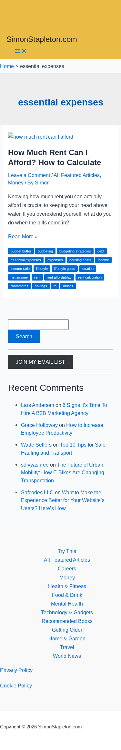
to (55, 286)
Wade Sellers (36, 445)
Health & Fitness (67, 586)
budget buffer (21, 251)
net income (19, 277)
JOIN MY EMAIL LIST (40, 362)
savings (41, 286)
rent (37, 277)
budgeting (45, 251)
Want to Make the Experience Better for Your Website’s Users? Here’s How (63, 500)
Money (16, 182)
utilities (68, 286)
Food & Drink (67, 595)
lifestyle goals (64, 269)
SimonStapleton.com (41, 39)
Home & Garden (67, 638)
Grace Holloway (39, 425)
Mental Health (67, 604)
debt (100, 251)
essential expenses (26, 260)
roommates (19, 286)
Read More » (23, 236)
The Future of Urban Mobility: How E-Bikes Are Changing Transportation (62, 472)
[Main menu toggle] (20, 51)
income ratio (20, 269)
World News (67, 656)
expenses (55, 260)
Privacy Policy (16, 670)
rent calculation (90, 277)
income (103, 260)
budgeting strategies (75, 251)
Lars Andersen (37, 405)
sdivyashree (35, 465)
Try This (67, 551)
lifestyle (42, 269)
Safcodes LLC (37, 492)
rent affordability (59, 277)
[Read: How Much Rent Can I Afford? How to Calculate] (40, 137)
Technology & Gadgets (67, 612)
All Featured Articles (77, 175)
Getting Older (67, 630)
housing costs (80, 260)
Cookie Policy (16, 685)
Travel (67, 647)
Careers (67, 568)
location (88, 269)
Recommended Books (67, 621)
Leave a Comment (29, 175)
